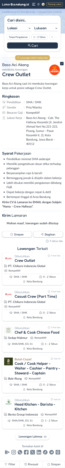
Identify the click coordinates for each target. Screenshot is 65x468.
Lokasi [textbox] (12, 28)
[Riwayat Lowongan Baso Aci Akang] (54, 76)
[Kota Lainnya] (38, 4)
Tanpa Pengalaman (18, 37)
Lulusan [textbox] (40, 28)
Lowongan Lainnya (30, 436)
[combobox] (19, 28)
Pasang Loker (55, 4)
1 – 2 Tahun (39, 37)
